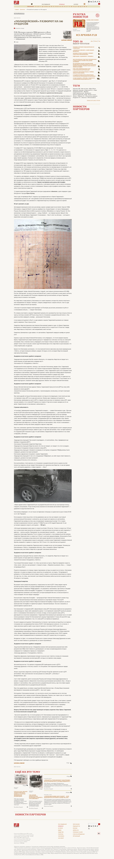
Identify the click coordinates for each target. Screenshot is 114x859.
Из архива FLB (86, 35)
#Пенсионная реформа (91, 96)
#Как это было (84, 88)
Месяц (95, 41)
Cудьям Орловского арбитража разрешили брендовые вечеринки (84, 76)
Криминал (62, 4)
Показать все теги (93, 100)
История (76, 4)
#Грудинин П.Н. (77, 97)
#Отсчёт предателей (78, 94)
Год (99, 41)
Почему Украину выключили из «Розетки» (83, 48)
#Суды (68, 762)
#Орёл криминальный (78, 93)
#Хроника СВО (76, 88)
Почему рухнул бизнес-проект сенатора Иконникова (83, 54)
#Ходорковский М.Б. (78, 91)
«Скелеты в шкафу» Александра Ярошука (83, 51)
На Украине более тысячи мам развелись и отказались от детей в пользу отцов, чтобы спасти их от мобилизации (84, 65)
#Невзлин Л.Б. (81, 96)
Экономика (61, 836)
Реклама (75, 828)
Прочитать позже (19, 28)
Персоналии (76, 824)
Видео (59, 830)
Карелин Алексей (66, 40)
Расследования (46, 4)
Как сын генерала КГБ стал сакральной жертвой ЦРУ (81, 69)
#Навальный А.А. (88, 90)
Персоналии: (30, 6)
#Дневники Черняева (78, 90)
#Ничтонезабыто (91, 97)
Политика (60, 834)
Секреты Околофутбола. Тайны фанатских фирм (83, 73)
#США (85, 94)
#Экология (84, 97)
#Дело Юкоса (92, 88)
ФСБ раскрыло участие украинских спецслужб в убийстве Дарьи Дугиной (84, 60)
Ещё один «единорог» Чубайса (83, 56)
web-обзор (61, 838)
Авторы (76, 830)
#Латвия (68, 792)
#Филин (75, 96)
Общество (61, 832)
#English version (92, 94)
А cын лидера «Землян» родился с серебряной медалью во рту (84, 79)
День (92, 41)
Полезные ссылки (78, 832)
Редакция (76, 826)
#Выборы (86, 91)
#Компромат (88, 93)
